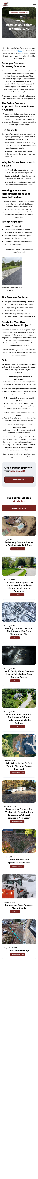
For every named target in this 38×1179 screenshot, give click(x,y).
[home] (9, 3)
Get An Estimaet (19, 480)
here (20, 51)
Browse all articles (19, 508)
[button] (34, 4)
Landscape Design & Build (19, 12)
